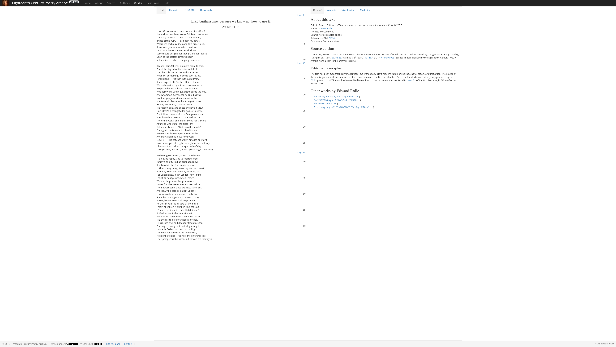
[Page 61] (301, 15)
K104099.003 (387, 57)
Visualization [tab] (348, 10)
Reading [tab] (317, 10)
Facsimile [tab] (174, 10)
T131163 (368, 57)
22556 (332, 38)
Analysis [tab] (331, 10)
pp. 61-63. (337, 57)
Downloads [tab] (206, 10)
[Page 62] (301, 63)
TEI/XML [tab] (189, 10)
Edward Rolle (325, 28)
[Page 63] (301, 152)
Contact (128, 343)
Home (87, 3)
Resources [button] (153, 3)
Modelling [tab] (365, 10)
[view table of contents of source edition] (311, 54)
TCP (313, 80)
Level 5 (410, 80)
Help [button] (166, 3)
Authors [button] (125, 3)
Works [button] (138, 3)
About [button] (99, 3)
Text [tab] (161, 10)
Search (111, 3)
